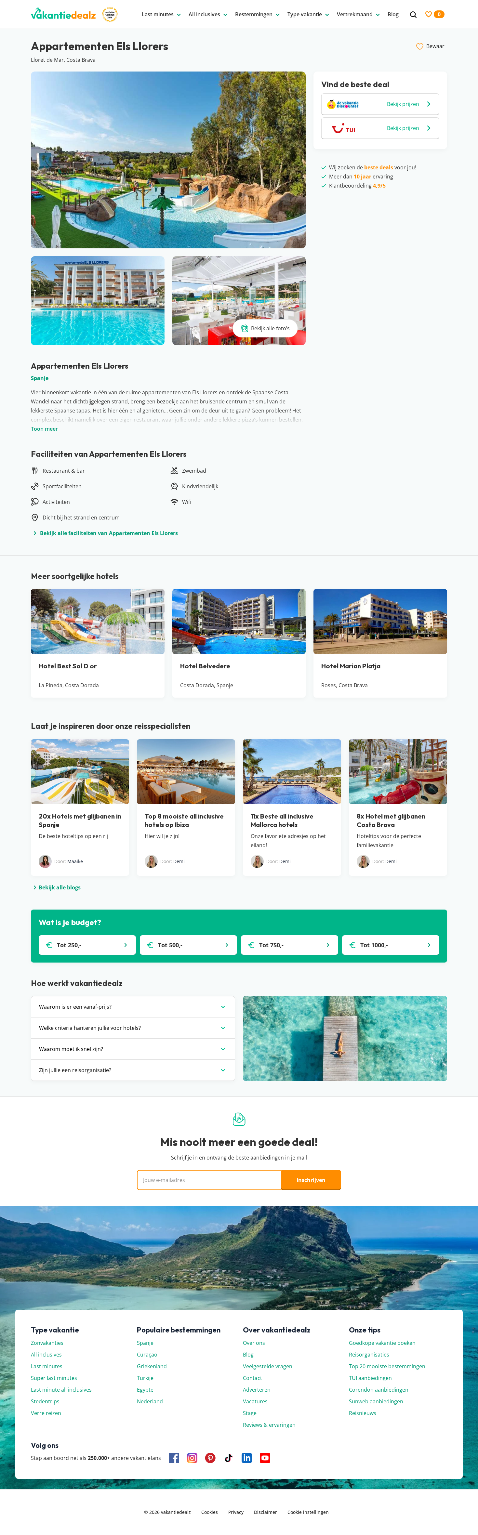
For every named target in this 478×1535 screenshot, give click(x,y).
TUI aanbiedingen (370, 1378)
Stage (250, 1413)
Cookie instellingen (308, 1512)
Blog (248, 1354)
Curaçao (147, 1354)
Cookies (209, 1512)
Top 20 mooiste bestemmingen (387, 1366)
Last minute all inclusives (61, 1389)
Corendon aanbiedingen (378, 1389)
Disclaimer (265, 1512)
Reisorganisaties (369, 1354)
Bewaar (435, 46)
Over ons (254, 1343)
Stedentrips (45, 1401)
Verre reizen (46, 1413)
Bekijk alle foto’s (270, 328)
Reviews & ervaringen (269, 1425)
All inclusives (46, 1354)
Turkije (145, 1378)
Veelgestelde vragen (267, 1366)
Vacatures (255, 1401)
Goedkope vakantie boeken (382, 1343)
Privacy (236, 1512)
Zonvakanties (47, 1343)
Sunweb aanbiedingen (376, 1401)
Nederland (150, 1401)
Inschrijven (311, 1180)
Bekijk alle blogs (60, 887)
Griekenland (152, 1366)
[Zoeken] (413, 14)
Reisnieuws (362, 1413)
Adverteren (257, 1389)
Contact (252, 1378)
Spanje (39, 378)
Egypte (145, 1389)
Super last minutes (54, 1378)
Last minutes (46, 1366)
